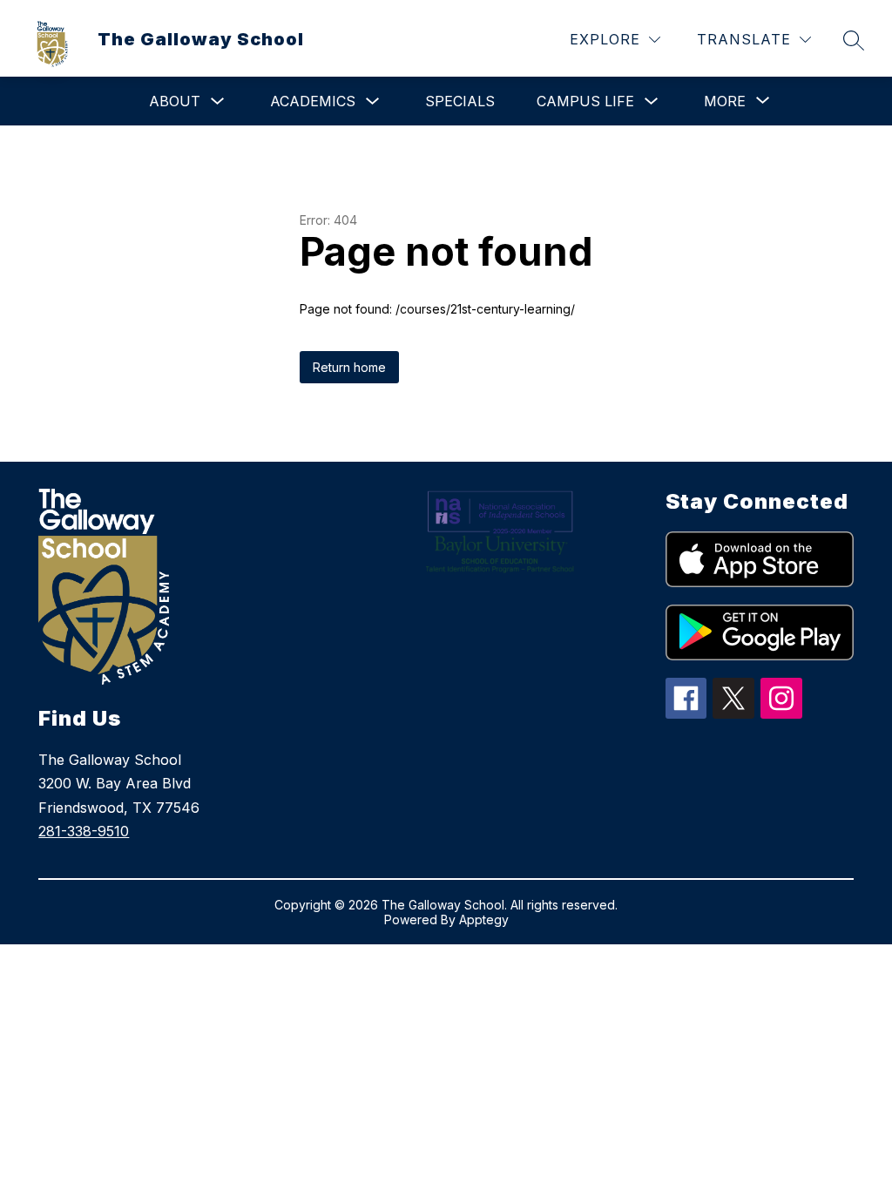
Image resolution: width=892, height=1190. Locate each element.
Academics (312, 101)
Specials (460, 101)
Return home (349, 367)
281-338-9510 (83, 831)
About (174, 101)
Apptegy (484, 919)
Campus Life (585, 101)
